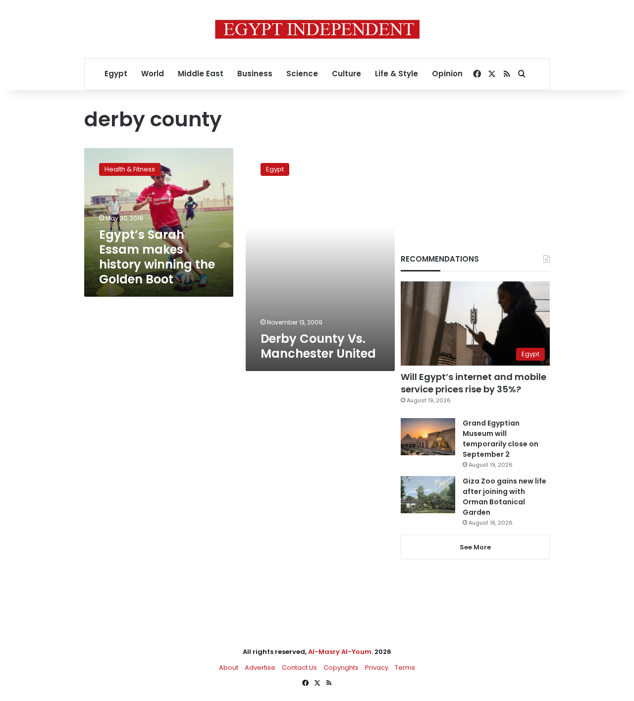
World (152, 73)
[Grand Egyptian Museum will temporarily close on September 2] (428, 436)
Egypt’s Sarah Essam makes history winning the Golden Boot (157, 256)
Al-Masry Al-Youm (339, 651)
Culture (346, 73)
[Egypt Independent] (317, 29)
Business (254, 73)
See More (475, 547)
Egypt (116, 73)
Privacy (376, 667)
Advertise (260, 667)
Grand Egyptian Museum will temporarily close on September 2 (500, 438)
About (228, 667)
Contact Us (299, 667)
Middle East (200, 73)
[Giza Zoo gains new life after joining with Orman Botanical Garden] (428, 494)
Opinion (447, 73)
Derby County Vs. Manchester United (318, 346)
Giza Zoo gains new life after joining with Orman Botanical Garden (504, 496)
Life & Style (396, 73)
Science (302, 73)
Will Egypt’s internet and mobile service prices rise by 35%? (473, 383)
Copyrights (341, 667)
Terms (405, 667)
